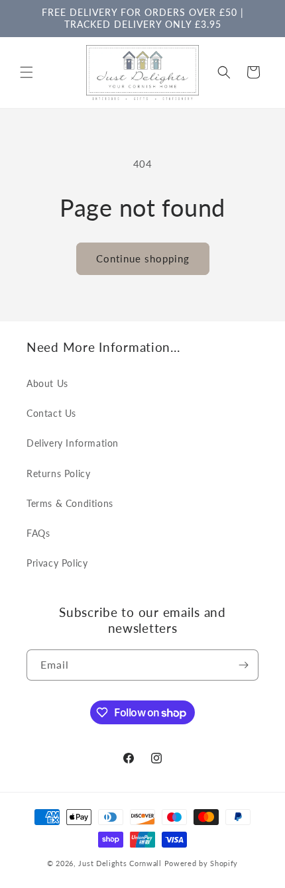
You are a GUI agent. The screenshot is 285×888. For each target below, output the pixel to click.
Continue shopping (143, 258)
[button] (26, 72)
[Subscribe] (243, 665)
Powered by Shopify (201, 863)
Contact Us (51, 413)
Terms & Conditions (70, 503)
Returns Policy (58, 473)
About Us (47, 383)
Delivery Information (73, 443)
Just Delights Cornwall (119, 863)
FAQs (38, 533)
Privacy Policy (57, 563)
